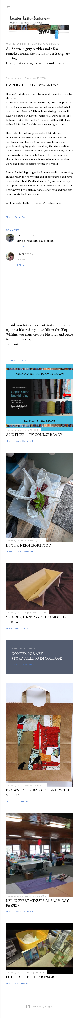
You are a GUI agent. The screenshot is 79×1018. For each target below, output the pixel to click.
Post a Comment (24, 441)
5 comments (21, 628)
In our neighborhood (28, 545)
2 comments (27, 664)
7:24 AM (30, 235)
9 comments (21, 983)
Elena (20, 235)
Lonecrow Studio (45, 43)
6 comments (21, 801)
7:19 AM (29, 254)
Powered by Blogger (42, 1006)
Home (10, 43)
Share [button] (9, 217)
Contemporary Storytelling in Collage (36, 656)
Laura (20, 254)
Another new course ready (34, 434)
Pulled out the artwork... (32, 977)
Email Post (20, 217)
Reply (20, 246)
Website (23, 43)
